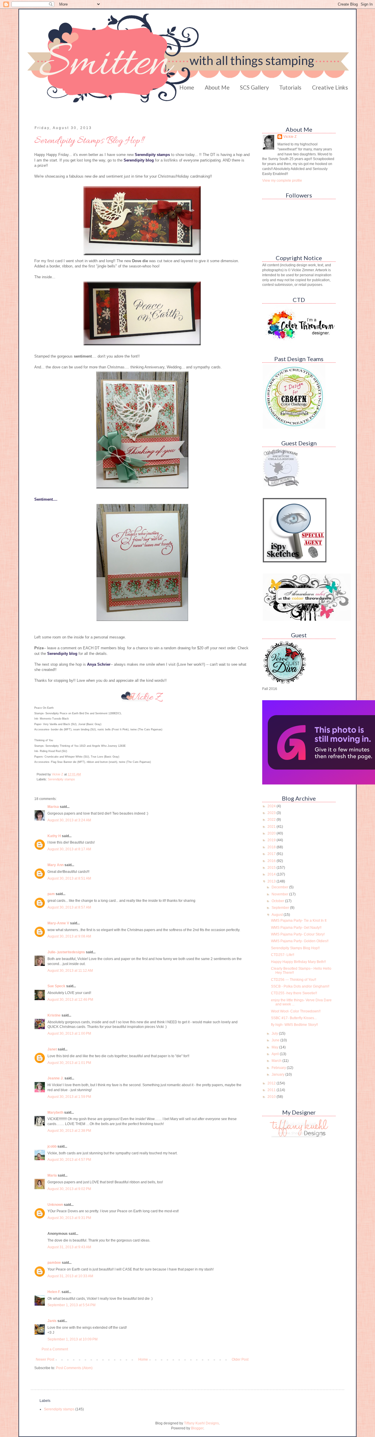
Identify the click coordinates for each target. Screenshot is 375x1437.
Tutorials (290, 87)
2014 (272, 874)
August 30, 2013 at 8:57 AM (69, 907)
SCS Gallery (254, 87)
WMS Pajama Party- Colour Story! (298, 934)
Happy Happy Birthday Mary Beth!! (298, 962)
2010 (272, 1097)
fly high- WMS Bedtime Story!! (294, 1025)
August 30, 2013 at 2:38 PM (69, 1131)
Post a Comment (55, 1349)
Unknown (55, 1205)
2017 (272, 854)
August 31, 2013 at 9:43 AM (69, 1247)
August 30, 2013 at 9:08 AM (69, 936)
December (280, 887)
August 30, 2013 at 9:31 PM (69, 1218)
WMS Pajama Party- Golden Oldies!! (299, 941)
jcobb (52, 1146)
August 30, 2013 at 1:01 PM (69, 1063)
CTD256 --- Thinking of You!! (293, 980)
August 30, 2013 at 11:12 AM (70, 971)
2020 (272, 833)
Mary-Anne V (58, 923)
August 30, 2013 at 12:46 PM (70, 1000)
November (280, 894)
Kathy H (54, 836)
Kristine (54, 1015)
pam (51, 894)
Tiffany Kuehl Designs (201, 1423)
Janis (52, 1321)
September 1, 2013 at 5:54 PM (71, 1305)
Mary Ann (55, 865)
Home (186, 87)
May (275, 1047)
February (279, 1068)
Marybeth (55, 1112)
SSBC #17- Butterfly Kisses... (294, 1018)
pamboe (54, 1263)
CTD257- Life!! (282, 955)
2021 (272, 827)
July (275, 1033)
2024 (272, 806)
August (278, 915)
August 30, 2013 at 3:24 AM (69, 820)
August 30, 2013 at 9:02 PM (69, 1189)
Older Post (240, 1359)
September (281, 908)
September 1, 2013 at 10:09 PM (72, 1339)
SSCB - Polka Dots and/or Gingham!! (300, 986)
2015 (272, 868)
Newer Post (45, 1359)
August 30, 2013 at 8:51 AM (69, 878)
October (278, 901)
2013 (272, 881)
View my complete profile (282, 180)
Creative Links (330, 87)
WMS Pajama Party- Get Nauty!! (296, 928)
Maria (52, 1175)
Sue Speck (56, 986)
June (276, 1040)
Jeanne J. (55, 1078)
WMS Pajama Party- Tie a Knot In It (298, 920)
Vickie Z (289, 137)
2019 (272, 840)
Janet (52, 1049)
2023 (272, 813)
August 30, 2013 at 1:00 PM (69, 1033)
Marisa (53, 807)
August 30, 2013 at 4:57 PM (69, 1160)
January (278, 1074)
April (276, 1054)
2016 (272, 861)
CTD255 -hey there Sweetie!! (294, 993)
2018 (272, 847)
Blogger (197, 1428)
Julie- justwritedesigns (66, 952)
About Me (217, 87)
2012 (272, 1083)
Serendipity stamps (61, 779)
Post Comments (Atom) (74, 1368)
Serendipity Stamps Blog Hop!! (295, 948)
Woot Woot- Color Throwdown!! (296, 1011)
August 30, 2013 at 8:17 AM (69, 849)
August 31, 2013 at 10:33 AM (70, 1276)
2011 (272, 1090)
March (277, 1061)
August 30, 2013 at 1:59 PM (69, 1097)
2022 (272, 820)
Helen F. (54, 1292)
